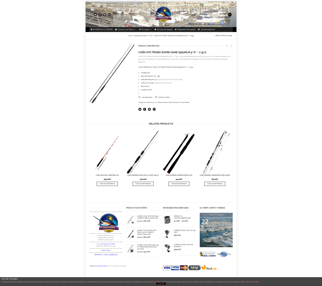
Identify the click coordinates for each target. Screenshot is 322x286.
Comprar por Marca (126, 29)
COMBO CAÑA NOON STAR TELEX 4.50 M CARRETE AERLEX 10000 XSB (146, 232)
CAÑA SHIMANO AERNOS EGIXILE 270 (179, 175)
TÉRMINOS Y (98, 255)
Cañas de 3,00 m (151, 102)
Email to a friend (164, 97)
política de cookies (154, 282)
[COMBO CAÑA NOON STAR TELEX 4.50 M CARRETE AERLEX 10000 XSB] (130, 234)
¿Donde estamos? (207, 29)
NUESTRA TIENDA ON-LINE (105, 246)
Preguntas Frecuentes (186, 29)
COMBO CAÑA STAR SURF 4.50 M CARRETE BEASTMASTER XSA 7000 (148, 247)
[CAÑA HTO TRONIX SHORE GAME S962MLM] (112, 73)
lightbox (93, 99)
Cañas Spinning (173, 102)
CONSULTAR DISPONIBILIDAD (107, 183)
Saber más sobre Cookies (250, 282)
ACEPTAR (161, 283)
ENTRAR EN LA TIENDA (103, 29)
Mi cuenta (145, 29)
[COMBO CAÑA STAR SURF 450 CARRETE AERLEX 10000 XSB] (130, 219)
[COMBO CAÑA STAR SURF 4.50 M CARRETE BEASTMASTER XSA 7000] (130, 248)
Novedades (185, 102)
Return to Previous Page (223, 35)
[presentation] (88, 152)
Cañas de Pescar (162, 102)
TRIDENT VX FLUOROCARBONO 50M (182, 217)
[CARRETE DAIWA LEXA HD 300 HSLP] (167, 234)
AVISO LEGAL (106, 250)
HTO (150, 36)
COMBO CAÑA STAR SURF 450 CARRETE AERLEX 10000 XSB (148, 217)
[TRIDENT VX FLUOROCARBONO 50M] (167, 219)
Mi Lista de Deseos (164, 29)
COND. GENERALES (110, 255)
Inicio (130, 36)
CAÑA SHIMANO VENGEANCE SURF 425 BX (215, 175)
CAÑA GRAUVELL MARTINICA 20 (107, 175)
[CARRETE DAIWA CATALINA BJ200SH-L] (167, 248)
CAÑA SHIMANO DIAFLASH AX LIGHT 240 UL (143, 175)
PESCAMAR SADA (101, 266)
